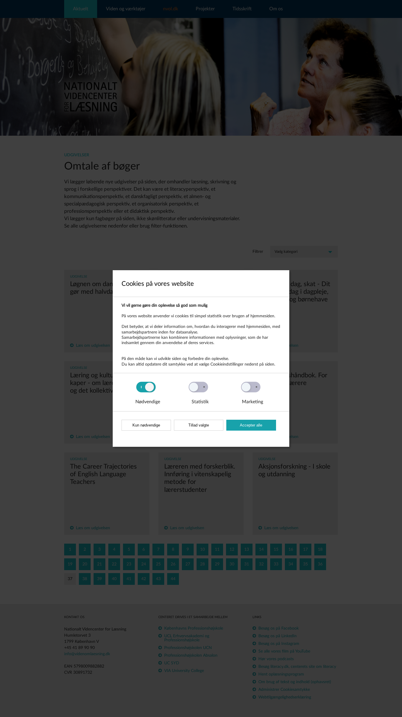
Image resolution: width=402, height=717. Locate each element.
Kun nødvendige (146, 425)
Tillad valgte (198, 425)
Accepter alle (251, 425)
